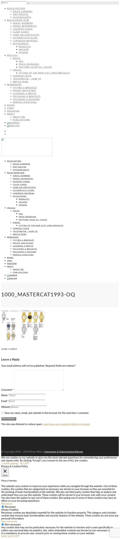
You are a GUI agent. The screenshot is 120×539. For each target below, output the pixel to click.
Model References (25, 26)
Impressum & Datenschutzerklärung (63, 452)
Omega (17, 70)
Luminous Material (25, 41)
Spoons (23, 53)
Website (5, 407)
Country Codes (23, 29)
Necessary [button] (6, 504)
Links (10, 108)
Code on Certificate (26, 35)
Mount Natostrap (24, 91)
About (11, 114)
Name (5, 395)
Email (5, 401)
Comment (7, 390)
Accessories (21, 44)
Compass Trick (22, 76)
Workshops (14, 85)
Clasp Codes (21, 32)
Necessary (10, 507)
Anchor (24, 50)
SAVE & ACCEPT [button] (10, 536)
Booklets (25, 47)
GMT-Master (20, 15)
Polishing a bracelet (27, 97)
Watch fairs (20, 82)
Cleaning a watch (24, 94)
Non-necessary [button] (9, 521)
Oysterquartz (22, 17)
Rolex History (16, 9)
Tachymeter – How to (27, 79)
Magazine (13, 111)
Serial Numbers (23, 23)
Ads (21, 61)
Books (11, 105)
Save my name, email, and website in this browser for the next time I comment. (47, 413)
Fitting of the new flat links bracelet (44, 73)
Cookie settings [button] (10, 463)
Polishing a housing (26, 99)
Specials (12, 56)
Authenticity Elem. (25, 38)
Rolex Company (23, 12)
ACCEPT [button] (24, 463)
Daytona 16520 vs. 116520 (35, 67)
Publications (21, 120)
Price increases (29, 64)
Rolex (16, 58)
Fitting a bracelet (25, 88)
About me (19, 117)
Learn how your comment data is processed (66, 424)
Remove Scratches (25, 102)
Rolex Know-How (18, 20)
